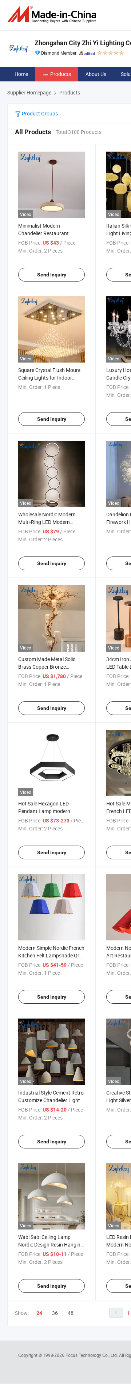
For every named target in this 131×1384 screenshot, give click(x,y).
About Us (96, 74)
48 (71, 1312)
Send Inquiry (51, 275)
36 (55, 1312)
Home (21, 74)
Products (60, 74)
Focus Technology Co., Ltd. (92, 1355)
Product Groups (39, 113)
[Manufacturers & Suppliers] (53, 14)
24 (39, 1313)
